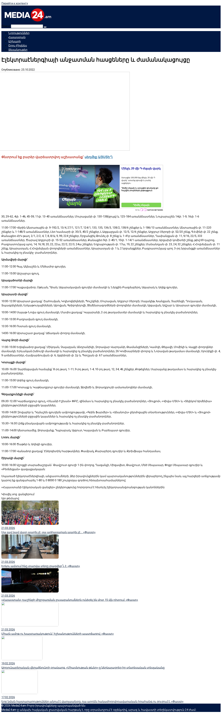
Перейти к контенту (14, 3)
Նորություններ (18, 33)
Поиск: (6, 26)
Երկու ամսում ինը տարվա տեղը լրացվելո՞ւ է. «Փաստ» (40, 566)
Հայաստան (16, 37)
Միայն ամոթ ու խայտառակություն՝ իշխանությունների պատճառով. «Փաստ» (57, 633)
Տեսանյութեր (17, 49)
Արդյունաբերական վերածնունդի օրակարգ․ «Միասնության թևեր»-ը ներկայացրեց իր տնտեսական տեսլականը (83, 667)
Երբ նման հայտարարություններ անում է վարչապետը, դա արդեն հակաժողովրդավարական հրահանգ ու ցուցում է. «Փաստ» (92, 701)
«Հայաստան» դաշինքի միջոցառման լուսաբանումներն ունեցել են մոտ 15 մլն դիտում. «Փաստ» (69, 600)
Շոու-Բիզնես (17, 45)
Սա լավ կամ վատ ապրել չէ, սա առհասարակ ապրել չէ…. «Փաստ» (48, 532)
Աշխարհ (14, 41)
